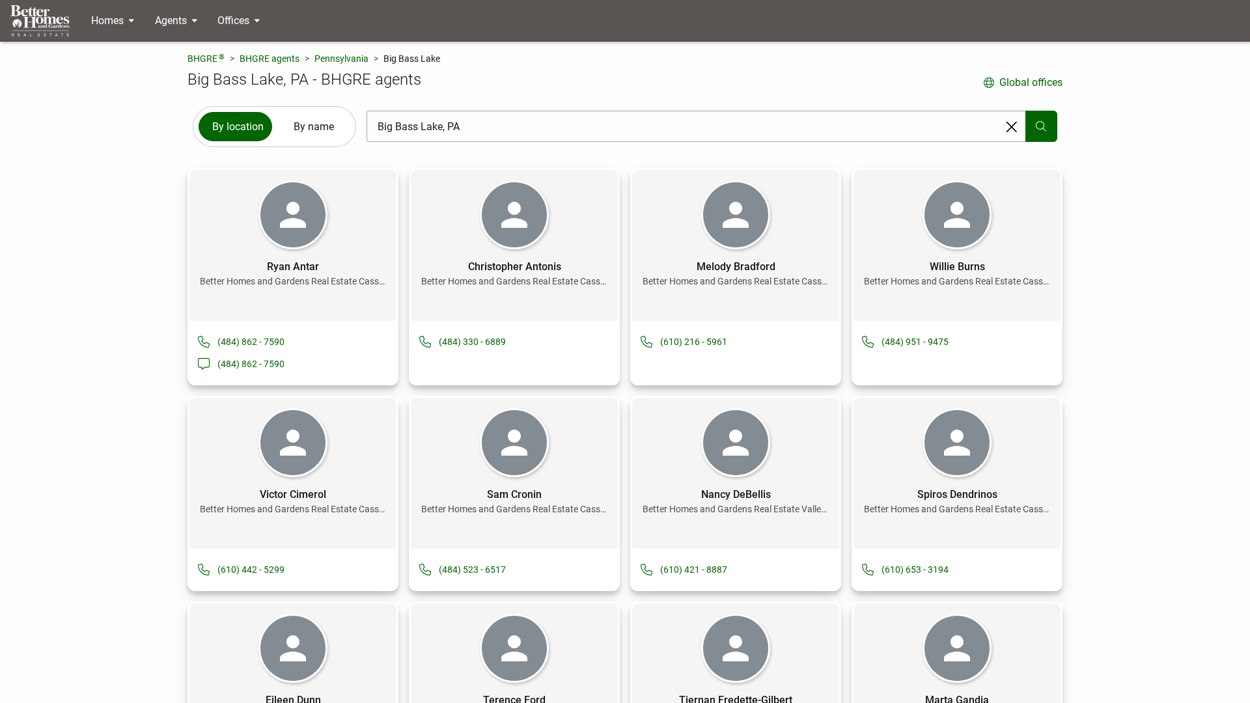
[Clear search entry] (1012, 127)
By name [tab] (314, 126)
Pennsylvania (341, 58)
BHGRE (206, 58)
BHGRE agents (269, 58)
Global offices (1030, 82)
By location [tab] (238, 126)
